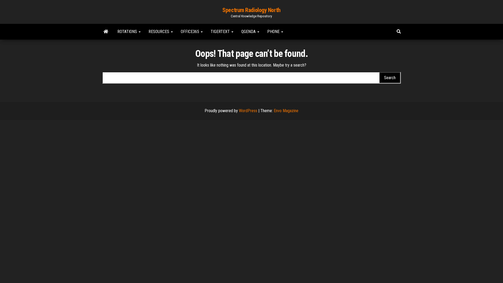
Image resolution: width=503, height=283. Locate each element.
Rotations (127, 31)
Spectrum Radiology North (251, 10)
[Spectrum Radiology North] (105, 32)
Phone (274, 31)
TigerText (221, 31)
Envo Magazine (286, 110)
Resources (159, 31)
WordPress (248, 110)
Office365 (190, 31)
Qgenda (249, 31)
